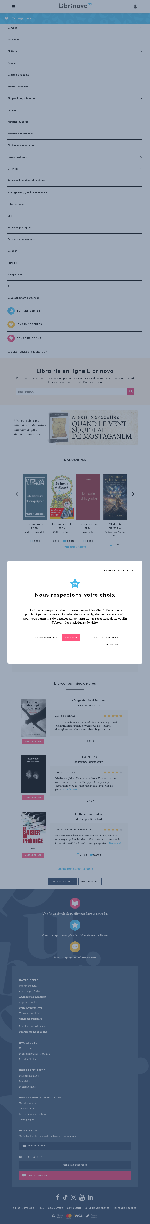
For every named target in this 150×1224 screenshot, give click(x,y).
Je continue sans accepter (106, 641)
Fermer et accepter (117, 571)
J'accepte (71, 637)
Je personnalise (46, 637)
